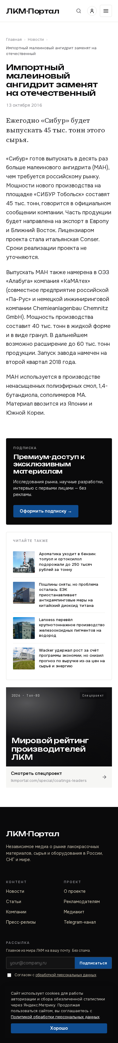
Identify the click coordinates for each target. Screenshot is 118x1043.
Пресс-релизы (21, 922)
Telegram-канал (80, 922)
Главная (14, 39)
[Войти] (92, 11)
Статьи (13, 901)
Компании (16, 912)
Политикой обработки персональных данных (55, 1016)
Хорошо (59, 1028)
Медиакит (74, 912)
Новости (36, 39)
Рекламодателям (82, 901)
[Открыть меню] (106, 11)
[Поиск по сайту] (78, 10)
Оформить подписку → (46, 511)
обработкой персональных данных (65, 975)
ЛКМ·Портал (32, 11)
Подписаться (93, 963)
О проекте (75, 891)
